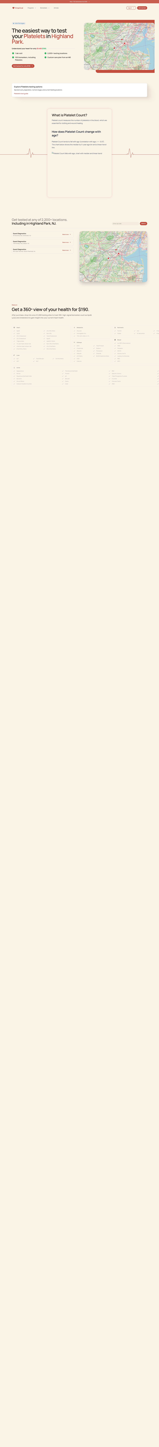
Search (143, 223)
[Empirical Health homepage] (17, 7)
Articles (56, 8)
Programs (31, 8)
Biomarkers (43, 8)
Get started (142, 8)
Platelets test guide (21, 94)
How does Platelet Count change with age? (76, 133)
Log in (130, 8)
